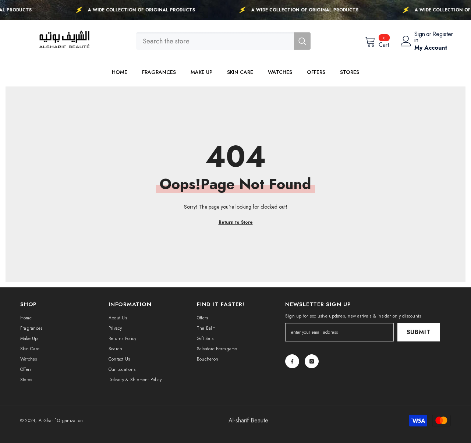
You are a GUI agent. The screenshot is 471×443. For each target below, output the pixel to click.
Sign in (419, 37)
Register (442, 34)
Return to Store (236, 222)
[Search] (223, 41)
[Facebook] (292, 361)
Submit (419, 332)
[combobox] (215, 41)
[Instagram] (312, 361)
